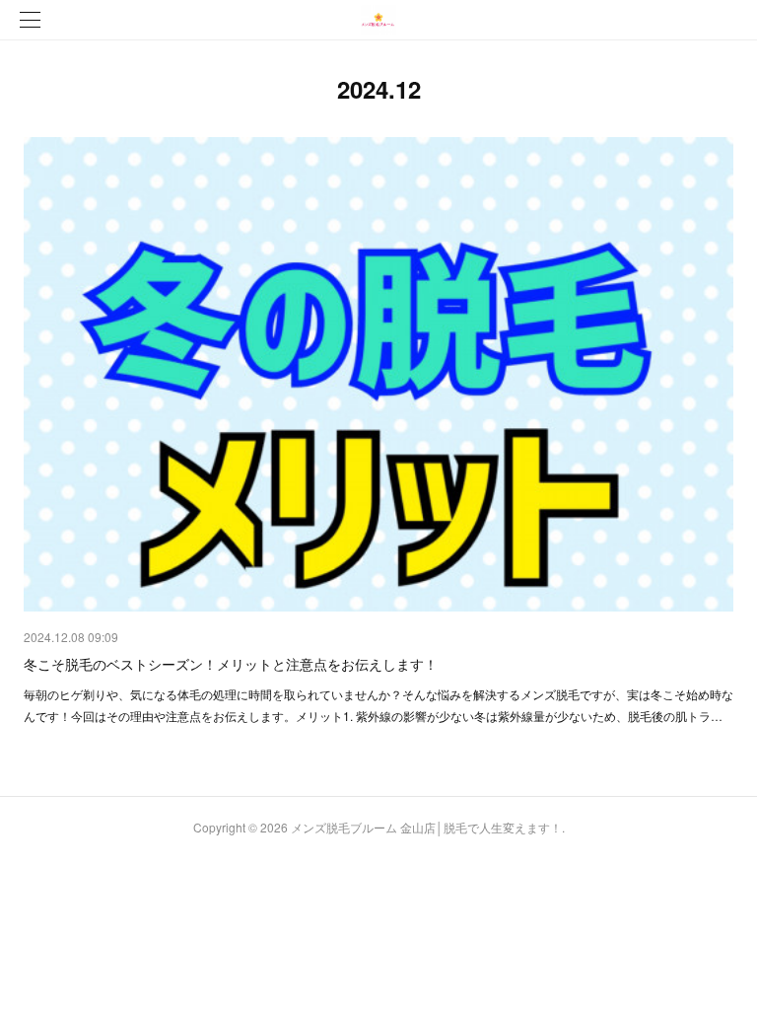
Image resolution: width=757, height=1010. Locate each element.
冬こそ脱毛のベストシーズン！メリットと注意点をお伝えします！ (231, 664)
